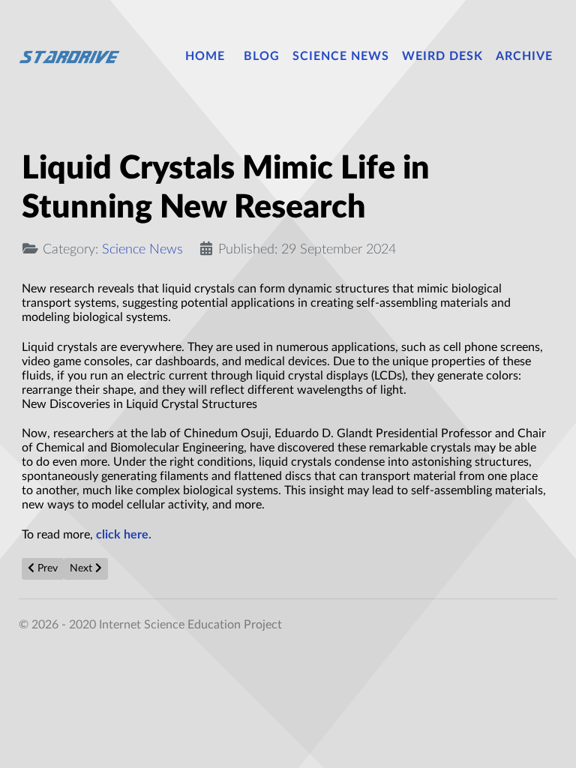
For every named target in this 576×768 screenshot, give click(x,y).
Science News (142, 249)
